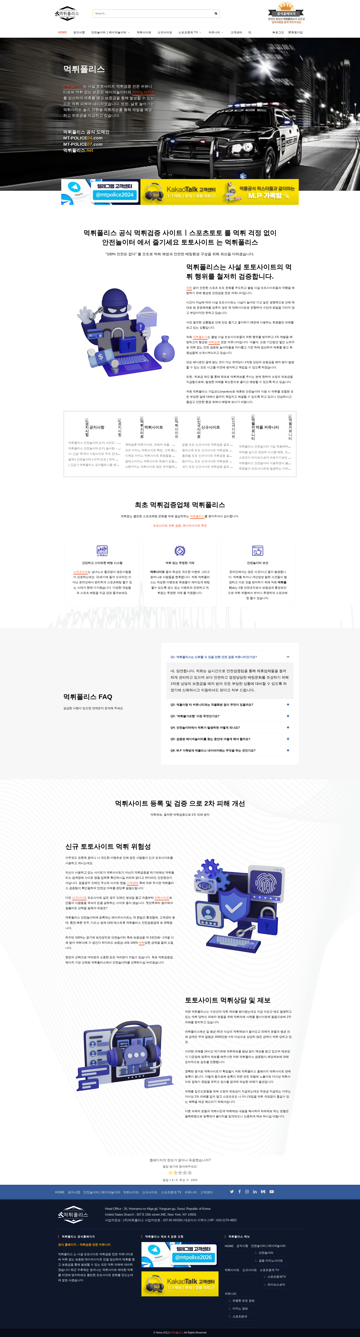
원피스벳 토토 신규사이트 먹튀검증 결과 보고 (212, 450)
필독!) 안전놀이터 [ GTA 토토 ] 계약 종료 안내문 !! (100, 459)
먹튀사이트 (162, 897)
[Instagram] (247, 1191)
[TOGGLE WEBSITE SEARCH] (249, 32)
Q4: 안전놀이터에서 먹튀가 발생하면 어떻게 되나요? (205, 727)
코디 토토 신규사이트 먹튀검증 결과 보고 (209, 466)
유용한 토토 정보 (243, 1300)
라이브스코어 (276, 1284)
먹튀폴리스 (72, 86)
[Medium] (263, 1191)
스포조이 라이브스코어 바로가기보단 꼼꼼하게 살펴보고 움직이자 (282, 457)
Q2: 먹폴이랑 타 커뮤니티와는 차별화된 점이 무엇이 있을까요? (212, 704)
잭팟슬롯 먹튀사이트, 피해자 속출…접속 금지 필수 (158, 444)
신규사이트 (79, 897)
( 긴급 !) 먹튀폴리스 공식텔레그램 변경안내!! (97, 464)
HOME (60, 1192)
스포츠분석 (239, 1316)
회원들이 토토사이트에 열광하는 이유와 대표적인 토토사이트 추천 (282, 468)
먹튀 (189, 287)
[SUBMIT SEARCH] (216, 13)
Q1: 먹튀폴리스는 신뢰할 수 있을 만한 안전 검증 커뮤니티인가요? (214, 657)
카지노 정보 (240, 1308)
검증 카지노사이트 (271, 1260)
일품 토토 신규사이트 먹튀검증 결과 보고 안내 (212, 444)
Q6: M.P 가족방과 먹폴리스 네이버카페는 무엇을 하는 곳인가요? (213, 750)
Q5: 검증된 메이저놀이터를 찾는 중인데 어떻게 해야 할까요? (210, 739)
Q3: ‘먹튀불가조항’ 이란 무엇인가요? (195, 716)
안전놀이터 (266, 1252)
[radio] (170, 1173)
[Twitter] (232, 1191)
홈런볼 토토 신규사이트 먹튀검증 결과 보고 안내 (213, 455)
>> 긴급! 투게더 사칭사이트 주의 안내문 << (96, 453)
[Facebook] (239, 1191)
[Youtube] (272, 1191)
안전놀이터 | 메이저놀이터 (101, 1192)
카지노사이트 (143, 92)
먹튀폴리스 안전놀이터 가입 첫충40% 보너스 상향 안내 (275, 446)
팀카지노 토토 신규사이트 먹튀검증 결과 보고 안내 (215, 461)
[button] (229, 657)
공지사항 (74, 1192)
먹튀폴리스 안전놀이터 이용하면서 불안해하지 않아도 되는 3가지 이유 (285, 463)
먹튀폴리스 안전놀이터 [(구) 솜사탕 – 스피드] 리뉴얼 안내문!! (108, 448)
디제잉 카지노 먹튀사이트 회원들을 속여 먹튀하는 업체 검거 (164, 455)
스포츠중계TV (277, 1276)
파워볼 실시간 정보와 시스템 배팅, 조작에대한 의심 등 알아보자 (280, 452)
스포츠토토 (80, 571)
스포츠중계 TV (171, 1192)
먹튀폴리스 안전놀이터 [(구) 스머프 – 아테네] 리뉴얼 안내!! (106, 442)
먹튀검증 (214, 342)
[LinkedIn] (255, 1191)
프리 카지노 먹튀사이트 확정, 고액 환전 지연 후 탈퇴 (159, 450)
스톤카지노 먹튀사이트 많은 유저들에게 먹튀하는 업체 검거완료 (167, 466)
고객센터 (132, 883)
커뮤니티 (191, 1192)
